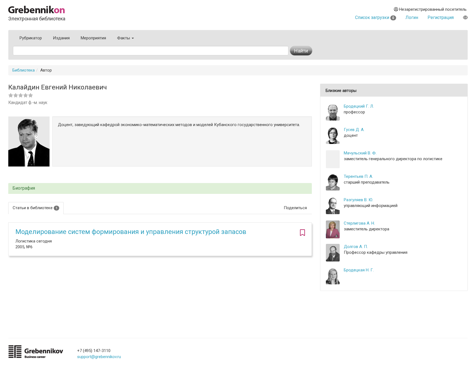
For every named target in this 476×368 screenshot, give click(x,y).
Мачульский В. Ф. (360, 153)
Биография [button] (23, 188)
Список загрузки (374, 17)
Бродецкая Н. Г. (359, 270)
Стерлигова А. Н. (359, 223)
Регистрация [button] (441, 17)
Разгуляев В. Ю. (358, 199)
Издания (61, 38)
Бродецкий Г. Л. (359, 106)
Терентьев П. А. (358, 176)
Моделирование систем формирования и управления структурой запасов (130, 232)
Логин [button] (411, 17)
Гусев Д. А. (354, 129)
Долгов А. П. (356, 246)
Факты (124, 38)
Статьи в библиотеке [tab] (35, 207)
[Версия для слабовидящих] (465, 17)
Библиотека (23, 70)
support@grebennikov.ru (99, 356)
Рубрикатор (31, 38)
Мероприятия (93, 38)
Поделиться (295, 207)
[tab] (160, 188)
